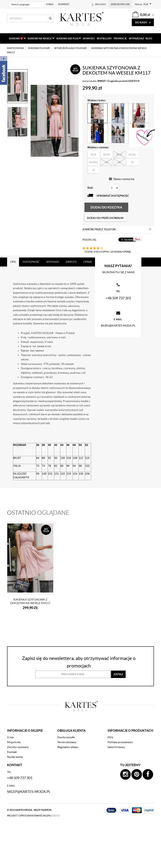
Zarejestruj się (120, 4)
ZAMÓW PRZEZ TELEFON (99, 229)
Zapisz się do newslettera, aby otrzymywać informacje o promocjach (78, 662)
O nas (49, 4)
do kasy (141, 22)
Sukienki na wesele (40, 38)
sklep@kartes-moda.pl (28, 792)
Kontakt (63, 4)
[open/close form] (145, 137)
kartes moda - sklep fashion (33, 810)
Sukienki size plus (67, 38)
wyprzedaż (136, 38)
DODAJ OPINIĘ (122, 251)
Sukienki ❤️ (16, 38)
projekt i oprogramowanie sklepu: (33, 815)
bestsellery (104, 38)
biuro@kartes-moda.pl (118, 325)
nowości (89, 38)
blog (149, 38)
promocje (120, 38)
